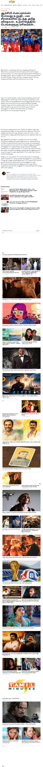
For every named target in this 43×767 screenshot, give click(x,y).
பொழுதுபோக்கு (7, 8)
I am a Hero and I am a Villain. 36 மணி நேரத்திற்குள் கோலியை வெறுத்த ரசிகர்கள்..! (24, 202)
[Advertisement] (21, 61)
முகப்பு (2, 8)
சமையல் (37, 5)
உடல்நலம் (25, 5)
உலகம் (29, 5)
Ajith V (6, 27)
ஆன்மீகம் (15, 5)
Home (2, 5)
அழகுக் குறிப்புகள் (8, 5)
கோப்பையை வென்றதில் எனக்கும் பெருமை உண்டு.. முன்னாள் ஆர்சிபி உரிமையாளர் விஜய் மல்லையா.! (25, 208)
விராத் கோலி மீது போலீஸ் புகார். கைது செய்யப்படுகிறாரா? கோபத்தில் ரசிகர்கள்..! (22, 196)
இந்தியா (20, 5)
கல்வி (33, 5)
